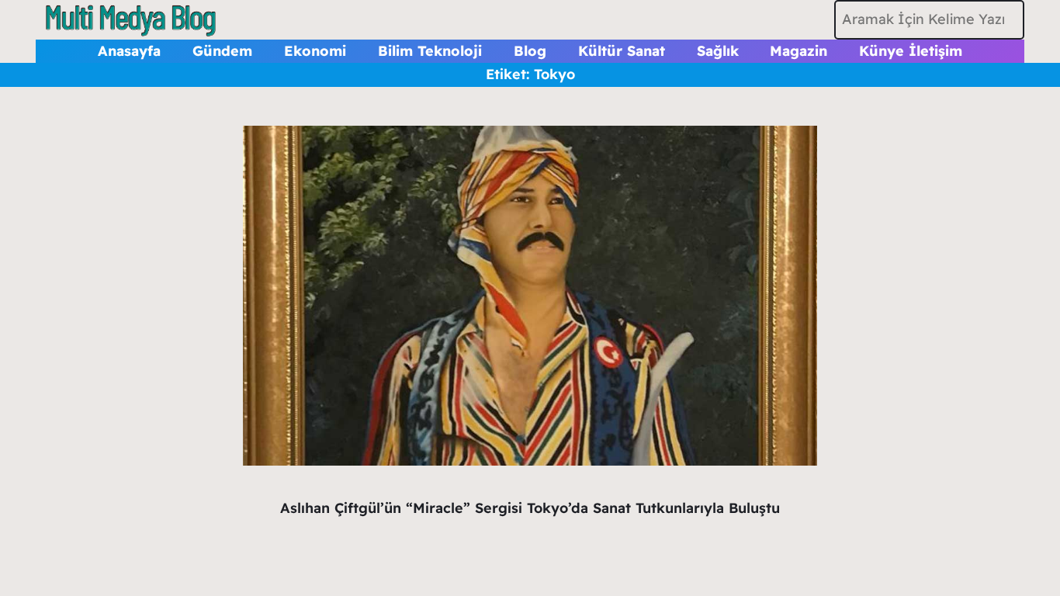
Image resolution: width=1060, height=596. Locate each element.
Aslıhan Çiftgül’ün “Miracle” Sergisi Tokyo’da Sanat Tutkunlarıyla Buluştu (530, 508)
